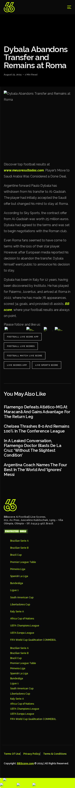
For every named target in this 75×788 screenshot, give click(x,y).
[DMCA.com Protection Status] (16, 532)
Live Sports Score (46, 365)
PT (30, 785)
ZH (14, 785)
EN (17, 780)
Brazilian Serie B (19, 547)
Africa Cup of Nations (22, 618)
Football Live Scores (21, 346)
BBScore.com (25, 763)
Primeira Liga (17, 569)
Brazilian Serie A (19, 540)
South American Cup (21, 597)
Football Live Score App (22, 337)
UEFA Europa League (22, 632)
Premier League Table (23, 562)
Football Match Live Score (24, 356)
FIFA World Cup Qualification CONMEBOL (33, 639)
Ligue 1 (14, 590)
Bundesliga (16, 583)
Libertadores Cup (20, 604)
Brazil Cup (16, 554)
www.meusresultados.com (24, 170)
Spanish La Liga (19, 576)
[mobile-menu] (66, 7)
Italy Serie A (17, 611)
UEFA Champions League (24, 625)
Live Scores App (17, 365)
